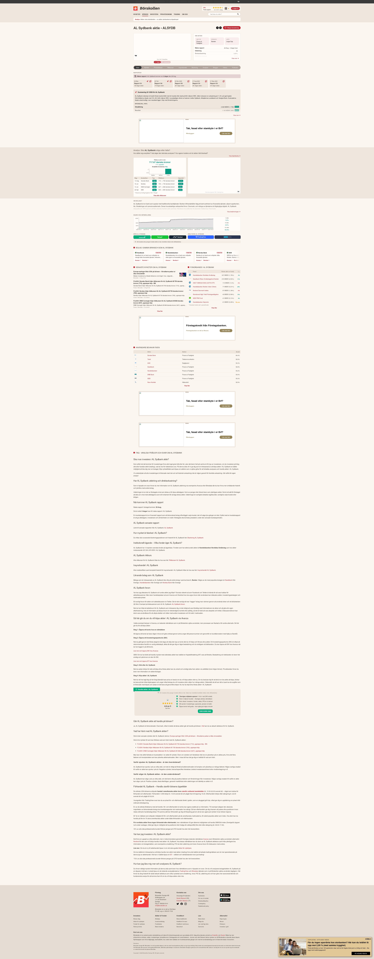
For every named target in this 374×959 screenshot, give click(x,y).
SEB (142, 190)
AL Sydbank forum (178, 604)
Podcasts (235, 67)
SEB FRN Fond (198, 298)
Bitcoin (222, 921)
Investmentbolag (159, 921)
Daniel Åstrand (181, 898)
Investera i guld (224, 927)
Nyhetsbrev (201, 896)
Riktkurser (170, 67)
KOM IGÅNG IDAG (205, 711)
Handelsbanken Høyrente (201, 302)
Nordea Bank (167, 582)
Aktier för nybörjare (184, 848)
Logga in (235, 8)
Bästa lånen (201, 919)
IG (171, 854)
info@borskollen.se (161, 905)
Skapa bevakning (233, 28)
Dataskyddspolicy (203, 901)
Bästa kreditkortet (182, 919)
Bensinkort (180, 927)
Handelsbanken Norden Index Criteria (204, 287)
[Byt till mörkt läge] (227, 8)
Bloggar (215, 67)
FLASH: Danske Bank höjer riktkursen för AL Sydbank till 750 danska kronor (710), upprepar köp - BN (172, 744)
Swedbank (150, 367)
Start (137, 67)
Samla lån (201, 927)
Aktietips (157, 919)
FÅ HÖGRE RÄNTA (361, 953)
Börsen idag (136, 919)
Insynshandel (183, 67)
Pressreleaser (158, 67)
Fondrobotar (158, 924)
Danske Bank (145, 181)
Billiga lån (201, 921)
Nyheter (146, 67)
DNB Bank (150, 374)
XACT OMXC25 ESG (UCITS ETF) (204, 283)
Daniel (223, 935)
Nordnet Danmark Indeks (200, 290)
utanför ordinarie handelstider (193, 791)
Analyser (205, 67)
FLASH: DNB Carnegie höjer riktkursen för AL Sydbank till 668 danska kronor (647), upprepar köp (171, 751)
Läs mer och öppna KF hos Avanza (145, 661)
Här (203, 726)
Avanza (137, 260)
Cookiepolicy (202, 903)
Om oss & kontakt (203, 898)
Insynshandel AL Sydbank (207, 570)
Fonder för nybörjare (139, 924)
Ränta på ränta (137, 927)
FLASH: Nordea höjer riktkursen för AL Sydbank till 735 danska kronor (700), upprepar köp (168, 747)
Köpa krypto (223, 919)
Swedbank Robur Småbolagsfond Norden (206, 279)
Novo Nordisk (151, 382)
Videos (225, 67)
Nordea (143, 184)
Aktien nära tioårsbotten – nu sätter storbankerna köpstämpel (156, 19)
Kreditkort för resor (182, 921)
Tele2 (149, 359)
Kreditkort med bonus (183, 924)
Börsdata (195, 871)
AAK (148, 363)
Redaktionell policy (203, 906)
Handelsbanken (152, 371)
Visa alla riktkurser (159, 195)
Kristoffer (215, 935)
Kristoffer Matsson (182, 901)
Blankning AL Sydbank (195, 538)
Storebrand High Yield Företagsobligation (206, 294)
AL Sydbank (168, 528)
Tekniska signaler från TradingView (214, 192)
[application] (159, 173)
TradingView (184, 871)
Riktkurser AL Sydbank (177, 560)
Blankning (195, 67)
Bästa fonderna (159, 927)
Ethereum (222, 924)
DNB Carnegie (145, 187)
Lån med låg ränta (203, 924)
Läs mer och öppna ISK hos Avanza (145, 651)
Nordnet (144, 260)
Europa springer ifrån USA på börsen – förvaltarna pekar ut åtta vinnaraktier (196, 736)
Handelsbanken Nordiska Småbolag (204, 275)
